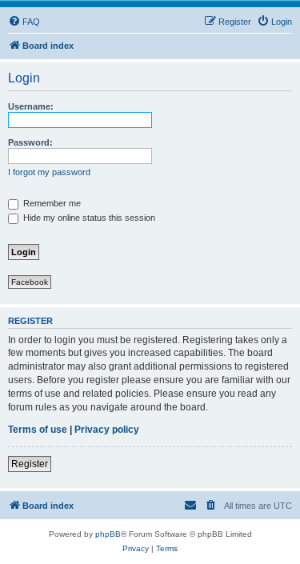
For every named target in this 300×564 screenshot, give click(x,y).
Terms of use (37, 429)
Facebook (29, 282)
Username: (31, 106)
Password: (30, 142)
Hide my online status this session (88, 217)
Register (29, 464)
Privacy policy (106, 429)
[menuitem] (24, 21)
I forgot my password (49, 172)
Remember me (51, 203)
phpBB (108, 534)
